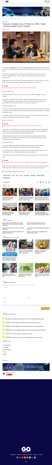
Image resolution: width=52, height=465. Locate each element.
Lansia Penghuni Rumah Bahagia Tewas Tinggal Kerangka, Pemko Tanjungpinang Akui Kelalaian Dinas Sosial (9, 198)
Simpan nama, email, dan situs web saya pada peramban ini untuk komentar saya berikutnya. (25, 305)
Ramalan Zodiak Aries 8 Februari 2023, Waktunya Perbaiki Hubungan (20, 87)
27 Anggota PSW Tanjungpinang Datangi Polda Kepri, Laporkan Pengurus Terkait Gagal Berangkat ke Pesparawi (26, 198)
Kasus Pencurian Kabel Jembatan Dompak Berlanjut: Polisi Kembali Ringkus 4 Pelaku (42, 213)
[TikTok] (32, 458)
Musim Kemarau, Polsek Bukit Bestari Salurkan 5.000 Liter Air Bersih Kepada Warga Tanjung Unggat (42, 198)
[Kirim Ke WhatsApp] (49, 182)
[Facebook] (17, 457)
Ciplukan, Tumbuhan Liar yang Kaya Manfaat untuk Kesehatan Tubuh (37, 232)
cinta (17, 175)
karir (21, 175)
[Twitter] (20, 458)
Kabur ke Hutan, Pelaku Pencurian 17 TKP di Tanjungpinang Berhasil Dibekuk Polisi (23, 337)
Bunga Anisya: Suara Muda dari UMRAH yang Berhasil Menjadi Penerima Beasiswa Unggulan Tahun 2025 (12, 224)
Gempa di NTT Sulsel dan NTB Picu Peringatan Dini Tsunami (18, 333)
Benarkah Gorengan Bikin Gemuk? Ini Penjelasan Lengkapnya (13, 228)
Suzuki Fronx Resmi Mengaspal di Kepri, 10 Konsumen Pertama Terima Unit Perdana (36, 223)
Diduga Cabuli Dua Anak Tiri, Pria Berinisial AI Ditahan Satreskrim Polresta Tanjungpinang (25, 213)
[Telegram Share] (46, 182)
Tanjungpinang (13, 67)
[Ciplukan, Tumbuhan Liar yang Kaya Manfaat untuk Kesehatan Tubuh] (42, 268)
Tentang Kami (13, 454)
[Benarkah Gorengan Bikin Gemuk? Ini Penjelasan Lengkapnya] (42, 244)
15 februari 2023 (6, 175)
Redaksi (19, 454)
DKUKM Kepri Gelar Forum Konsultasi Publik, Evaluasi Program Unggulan (8, 213)
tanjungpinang (6, 177)
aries (13, 175)
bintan (5, 354)
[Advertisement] (26, 391)
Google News (21, 171)
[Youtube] (27, 457)
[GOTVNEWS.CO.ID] (7, 1)
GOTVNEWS (7, 28)
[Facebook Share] (38, 182)
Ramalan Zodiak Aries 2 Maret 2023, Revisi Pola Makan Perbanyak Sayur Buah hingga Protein (26, 162)
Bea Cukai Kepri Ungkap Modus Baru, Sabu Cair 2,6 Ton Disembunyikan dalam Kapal (24, 319)
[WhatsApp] (30, 457)
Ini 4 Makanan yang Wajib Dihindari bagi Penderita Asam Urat (38, 228)
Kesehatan (26, 175)
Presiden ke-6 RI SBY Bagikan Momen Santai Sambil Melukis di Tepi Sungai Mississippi (24, 326)
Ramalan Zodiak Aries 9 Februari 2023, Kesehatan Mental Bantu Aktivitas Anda (22, 125)
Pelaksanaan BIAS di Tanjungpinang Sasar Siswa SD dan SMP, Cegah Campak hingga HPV (25, 330)
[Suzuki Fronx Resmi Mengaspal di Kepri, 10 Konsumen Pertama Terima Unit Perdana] (26, 244)
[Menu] (3, 1)
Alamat (40, 454)
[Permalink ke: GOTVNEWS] (3, 29)
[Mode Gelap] (46, 1)
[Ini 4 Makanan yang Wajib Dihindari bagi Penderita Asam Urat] (9, 268)
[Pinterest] (22, 457)
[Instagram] (25, 457)
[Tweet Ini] (40, 182)
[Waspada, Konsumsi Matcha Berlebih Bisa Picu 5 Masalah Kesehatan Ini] (26, 268)
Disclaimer (35, 454)
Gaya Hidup (4, 21)
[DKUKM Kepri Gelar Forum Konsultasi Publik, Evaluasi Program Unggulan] (9, 207)
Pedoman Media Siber (27, 454)
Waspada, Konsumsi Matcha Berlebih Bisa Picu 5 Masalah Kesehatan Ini (13, 232)
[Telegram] (35, 458)
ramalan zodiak (27, 67)
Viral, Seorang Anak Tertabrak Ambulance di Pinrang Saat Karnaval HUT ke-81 (23, 322)
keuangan (33, 175)
